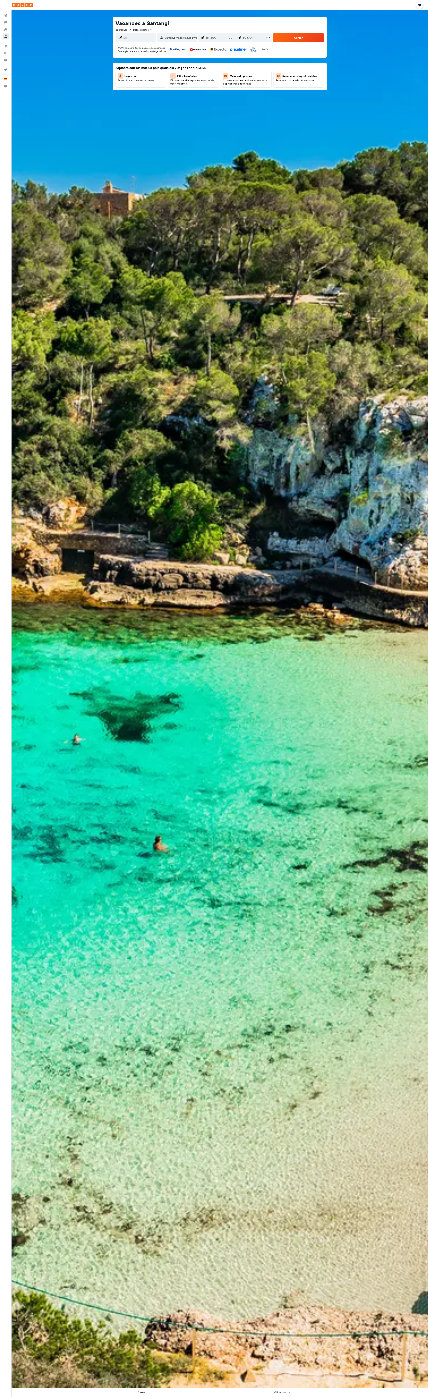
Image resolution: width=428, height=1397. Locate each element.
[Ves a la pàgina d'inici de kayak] (22, 5)
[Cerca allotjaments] (5, 22)
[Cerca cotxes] (5, 29)
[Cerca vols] (5, 15)
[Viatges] (5, 69)
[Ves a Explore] (5, 46)
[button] (5, 5)
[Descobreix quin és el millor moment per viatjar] (5, 60)
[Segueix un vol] (5, 53)
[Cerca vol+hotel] (5, 36)
